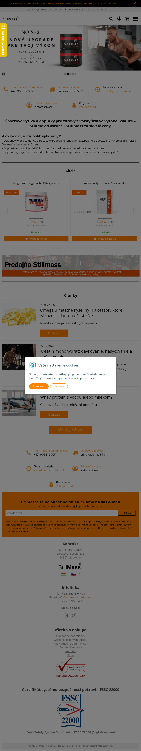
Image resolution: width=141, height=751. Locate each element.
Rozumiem (39, 386)
